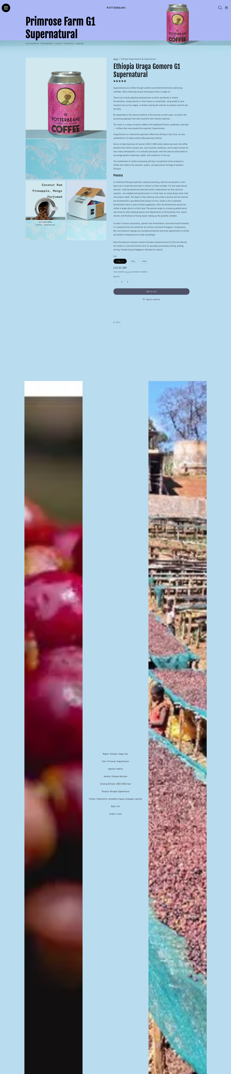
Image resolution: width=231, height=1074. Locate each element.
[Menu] (6, 8)
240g (134, 262)
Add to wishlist (153, 299)
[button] (120, 81)
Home (115, 59)
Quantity (116, 276)
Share (118, 322)
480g (145, 262)
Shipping (128, 272)
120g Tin (120, 261)
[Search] (220, 8)
